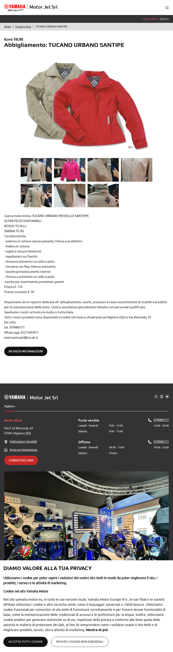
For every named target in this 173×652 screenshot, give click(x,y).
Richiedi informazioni (26, 351)
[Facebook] (156, 396)
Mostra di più (97, 630)
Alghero (9, 406)
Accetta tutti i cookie (25, 642)
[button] (167, 7)
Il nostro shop (23, 26)
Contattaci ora (21, 460)
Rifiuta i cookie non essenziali (79, 642)
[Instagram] (161, 396)
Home (7, 26)
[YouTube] (167, 396)
